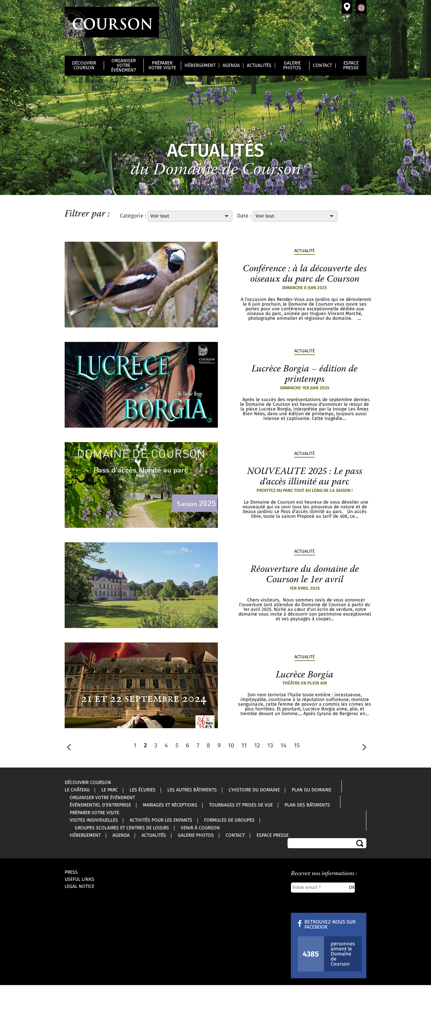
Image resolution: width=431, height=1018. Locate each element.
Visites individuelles (94, 820)
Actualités (259, 65)
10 (231, 746)
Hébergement (200, 65)
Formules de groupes (229, 820)
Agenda (231, 65)
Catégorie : (133, 216)
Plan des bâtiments (307, 805)
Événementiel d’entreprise (100, 805)
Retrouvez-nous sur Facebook (330, 924)
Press (71, 872)
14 (283, 746)
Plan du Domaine (311, 790)
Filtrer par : (87, 214)
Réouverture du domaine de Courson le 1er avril (305, 575)
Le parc (109, 790)
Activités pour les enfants (161, 820)
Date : (244, 216)
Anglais (361, 6)
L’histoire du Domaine (254, 790)
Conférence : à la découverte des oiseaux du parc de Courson (305, 274)
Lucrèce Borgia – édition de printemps (305, 374)
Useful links (79, 879)
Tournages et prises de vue (241, 805)
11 (244, 746)
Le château (77, 790)
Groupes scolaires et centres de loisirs (122, 828)
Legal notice (79, 886)
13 (270, 746)
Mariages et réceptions (170, 805)
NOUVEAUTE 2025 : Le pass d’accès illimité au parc (304, 477)
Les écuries (143, 790)
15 (297, 746)
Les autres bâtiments (192, 790)
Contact (322, 65)
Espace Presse (351, 65)
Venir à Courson (347, 6)
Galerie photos (292, 65)
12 (257, 746)
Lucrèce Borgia (304, 675)
